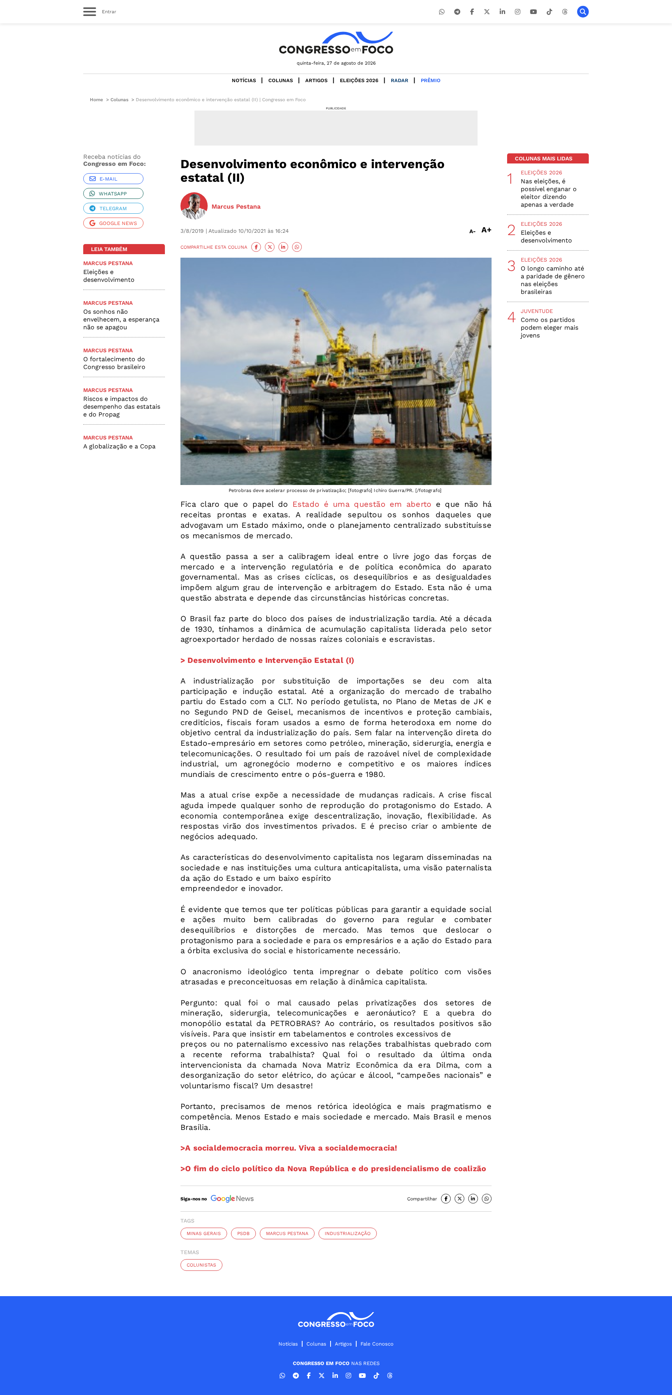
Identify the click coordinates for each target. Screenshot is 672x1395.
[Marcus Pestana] (194, 206)
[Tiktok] (549, 12)
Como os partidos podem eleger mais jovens (549, 327)
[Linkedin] (502, 12)
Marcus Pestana (287, 1233)
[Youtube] (533, 12)
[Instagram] (517, 12)
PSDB (243, 1233)
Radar (399, 80)
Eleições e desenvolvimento (109, 275)
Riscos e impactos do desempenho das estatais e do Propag (121, 406)
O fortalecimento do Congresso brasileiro (114, 363)
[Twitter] (487, 12)
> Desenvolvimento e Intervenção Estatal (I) (267, 660)
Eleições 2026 (359, 80)
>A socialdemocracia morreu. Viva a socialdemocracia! (288, 1148)
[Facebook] (472, 12)
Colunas (280, 80)
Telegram (113, 208)
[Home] (336, 42)
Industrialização (348, 1233)
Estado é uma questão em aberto (361, 504)
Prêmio (431, 80)
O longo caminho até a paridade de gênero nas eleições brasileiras (553, 280)
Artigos (316, 80)
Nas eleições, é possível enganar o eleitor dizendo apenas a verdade (549, 192)
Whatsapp (113, 194)
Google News (118, 223)
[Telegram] (457, 12)
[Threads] (564, 12)
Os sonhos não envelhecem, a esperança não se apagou (121, 319)
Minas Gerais (204, 1233)
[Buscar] (583, 12)
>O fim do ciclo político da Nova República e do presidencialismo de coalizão (333, 1168)
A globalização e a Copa (119, 446)
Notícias (244, 80)
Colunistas (201, 1265)
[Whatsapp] (441, 12)
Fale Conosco (377, 1344)
